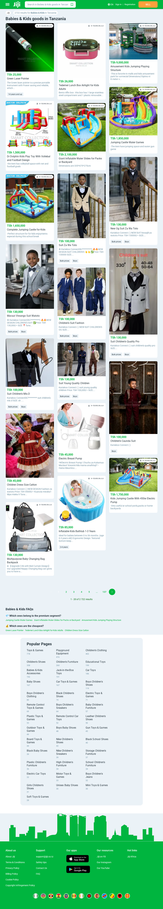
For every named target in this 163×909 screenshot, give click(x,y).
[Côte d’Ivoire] (81, 895)
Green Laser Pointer (14, 630)
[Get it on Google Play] (78, 870)
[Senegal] (73, 895)
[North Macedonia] (127, 895)
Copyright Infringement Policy (20, 885)
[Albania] (119, 895)
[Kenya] (43, 895)
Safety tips (41, 862)
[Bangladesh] (89, 895)
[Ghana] (58, 895)
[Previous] (51, 592)
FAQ (38, 874)
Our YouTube (103, 868)
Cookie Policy (12, 879)
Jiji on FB (101, 856)
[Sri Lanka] (96, 895)
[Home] (17, 4)
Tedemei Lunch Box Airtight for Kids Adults (44, 630)
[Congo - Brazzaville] (112, 895)
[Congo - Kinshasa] (104, 895)
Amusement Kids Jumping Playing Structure (101, 620)
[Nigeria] (35, 895)
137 (104, 592)
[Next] (112, 592)
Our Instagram (104, 862)
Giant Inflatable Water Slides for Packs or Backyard (57, 620)
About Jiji (10, 856)
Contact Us (41, 868)
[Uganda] (50, 895)
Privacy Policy (12, 868)
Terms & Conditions (15, 862)
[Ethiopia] (66, 895)
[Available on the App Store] (77, 859)
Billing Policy (12, 874)
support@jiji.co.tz (44, 856)
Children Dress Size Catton (77, 630)
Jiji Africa (131, 856)
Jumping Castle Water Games (19, 620)
